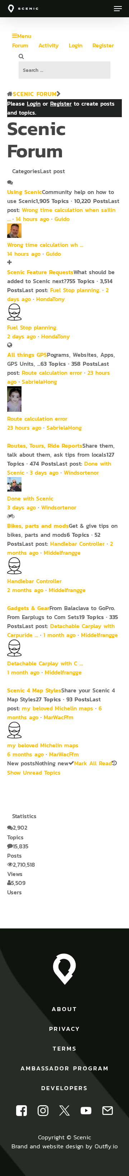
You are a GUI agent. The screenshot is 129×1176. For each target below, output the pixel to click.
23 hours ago (24, 428)
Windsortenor (81, 473)
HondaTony (50, 299)
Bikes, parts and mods (38, 525)
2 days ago (21, 336)
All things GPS (27, 354)
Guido (62, 219)
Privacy (64, 1028)
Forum (20, 45)
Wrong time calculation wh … (45, 245)
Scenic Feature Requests (40, 272)
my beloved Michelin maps (57, 708)
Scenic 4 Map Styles (34, 690)
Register (103, 45)
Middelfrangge (62, 553)
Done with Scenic (30, 498)
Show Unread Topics (34, 773)
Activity (48, 45)
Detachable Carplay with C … (45, 663)
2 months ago (25, 590)
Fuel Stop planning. (75, 290)
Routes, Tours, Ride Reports (44, 445)
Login (75, 45)
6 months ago (25, 754)
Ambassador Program (64, 1068)
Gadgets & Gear (28, 608)
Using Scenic (24, 192)
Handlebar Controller (77, 544)
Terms (65, 1048)
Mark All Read (93, 763)
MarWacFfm (58, 717)
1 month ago (59, 635)
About (64, 1009)
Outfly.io (106, 1146)
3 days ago (44, 473)
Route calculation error (52, 373)
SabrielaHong (39, 382)
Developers (64, 1088)
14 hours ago (32, 219)
